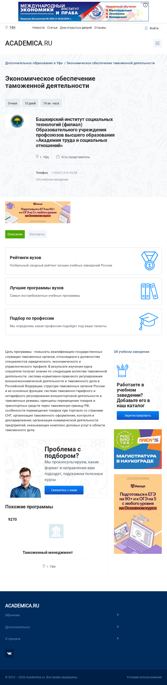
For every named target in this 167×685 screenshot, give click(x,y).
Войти (154, 28)
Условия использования (144, 677)
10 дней (30, 103)
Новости (38, 27)
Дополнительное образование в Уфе (34, 63)
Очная (12, 103)
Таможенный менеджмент (48, 552)
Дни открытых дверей (76, 27)
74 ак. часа (51, 103)
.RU (28, 43)
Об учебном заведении (52, 179)
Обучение (12, 615)
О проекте (12, 639)
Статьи (52, 27)
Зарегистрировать (138, 415)
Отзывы (100, 27)
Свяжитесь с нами (64, 490)
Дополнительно (17, 627)
